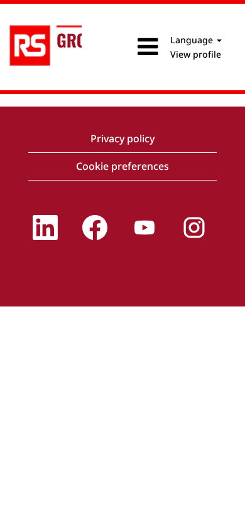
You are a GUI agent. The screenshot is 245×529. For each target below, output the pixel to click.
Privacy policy (122, 138)
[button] (122, 47)
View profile (195, 54)
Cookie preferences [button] (122, 166)
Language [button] (192, 40)
